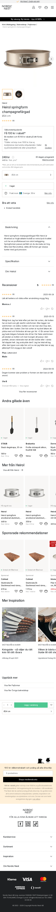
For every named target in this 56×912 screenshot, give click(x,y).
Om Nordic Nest (11, 866)
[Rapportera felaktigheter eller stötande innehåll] (52, 309)
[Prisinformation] (13, 157)
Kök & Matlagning (8, 25)
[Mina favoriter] (40, 7)
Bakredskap (21, 25)
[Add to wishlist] (16, 455)
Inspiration (8, 856)
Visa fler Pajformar (12, 685)
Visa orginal (24, 386)
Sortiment (8, 846)
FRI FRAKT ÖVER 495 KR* (30, 2)
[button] (8, 121)
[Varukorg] (46, 7)
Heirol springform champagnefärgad (17, 27)
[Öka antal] (11, 705)
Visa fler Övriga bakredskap (16, 690)
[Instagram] (28, 824)
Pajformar (32, 25)
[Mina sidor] (33, 7)
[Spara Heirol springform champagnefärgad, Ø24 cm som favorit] (51, 705)
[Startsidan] (7, 7)
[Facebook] (20, 824)
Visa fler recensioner (28, 391)
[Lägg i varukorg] (21, 455)
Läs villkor (36, 799)
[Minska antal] (4, 705)
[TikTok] (35, 824)
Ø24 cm (7, 711)
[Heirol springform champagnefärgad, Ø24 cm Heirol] (28, 58)
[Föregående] (4, 59)
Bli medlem (48, 146)
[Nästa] (51, 59)
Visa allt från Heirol (11, 470)
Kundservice (9, 837)
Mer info (48, 193)
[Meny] (52, 7)
